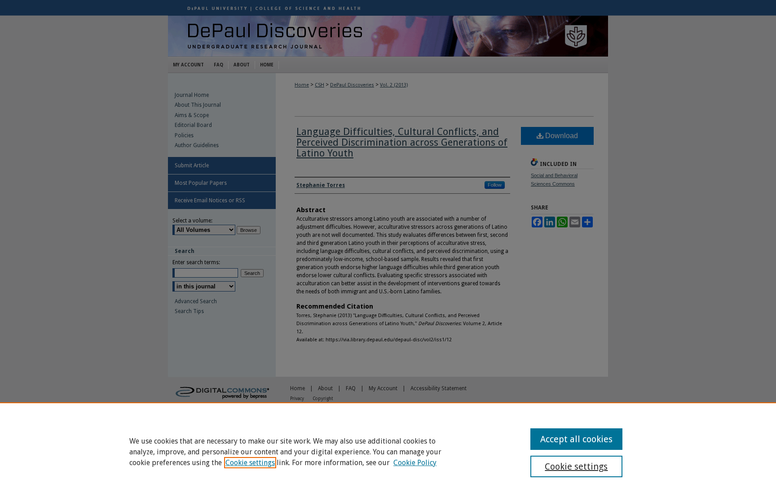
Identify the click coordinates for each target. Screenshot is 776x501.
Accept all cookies (576, 439)
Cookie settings (250, 462)
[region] (388, 451)
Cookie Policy (414, 462)
